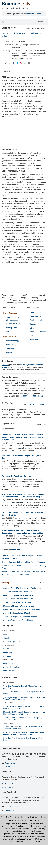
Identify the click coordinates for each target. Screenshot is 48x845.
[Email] (28, 63)
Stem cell (33, 328)
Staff (17, 817)
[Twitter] (17, 63)
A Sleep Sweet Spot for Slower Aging (18, 598)
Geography (7, 652)
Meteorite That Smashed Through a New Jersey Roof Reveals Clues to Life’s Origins (24, 713)
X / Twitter (9, 787)
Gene (32, 312)
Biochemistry (11, 344)
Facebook (9, 783)
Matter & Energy (9, 336)
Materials (5, 364)
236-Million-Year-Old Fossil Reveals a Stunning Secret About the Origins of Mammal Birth (23, 573)
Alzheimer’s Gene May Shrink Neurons (18, 620)
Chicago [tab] (41, 404)
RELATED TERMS (33, 307)
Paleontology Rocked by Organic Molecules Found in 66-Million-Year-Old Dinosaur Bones (24, 733)
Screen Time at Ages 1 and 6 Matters (18, 602)
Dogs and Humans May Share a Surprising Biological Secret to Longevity (23, 557)
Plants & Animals (10, 312)
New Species (11, 327)
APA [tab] (32, 404)
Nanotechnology (12, 340)
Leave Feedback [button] (11, 806)
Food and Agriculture (11, 641)
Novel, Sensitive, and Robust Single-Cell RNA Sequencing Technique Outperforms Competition (22, 531)
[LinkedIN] (25, 63)
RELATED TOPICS (9, 307)
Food (5, 634)
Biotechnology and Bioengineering (13, 318)
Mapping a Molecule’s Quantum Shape (18, 606)
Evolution (34, 335)
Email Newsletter (12, 763)
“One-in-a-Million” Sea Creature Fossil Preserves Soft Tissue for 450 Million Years (24, 698)
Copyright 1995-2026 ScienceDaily (16, 823)
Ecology (6, 648)
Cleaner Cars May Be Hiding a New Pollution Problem (23, 562)
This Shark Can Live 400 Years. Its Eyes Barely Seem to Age (24, 692)
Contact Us (9, 810)
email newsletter (34, 13)
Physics (9, 352)
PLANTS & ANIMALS (8, 631)
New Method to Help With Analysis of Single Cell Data (22, 456)
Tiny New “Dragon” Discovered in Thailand (20, 616)
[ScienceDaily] (16, 4)
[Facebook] (13, 63)
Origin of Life (8, 663)
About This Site (7, 817)
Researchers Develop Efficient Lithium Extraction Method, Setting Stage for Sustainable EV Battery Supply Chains (22, 437)
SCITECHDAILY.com (17, 550)
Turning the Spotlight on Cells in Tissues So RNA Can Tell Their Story (22, 513)
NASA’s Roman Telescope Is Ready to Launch (21, 609)
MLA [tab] (24, 404)
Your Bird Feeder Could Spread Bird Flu (19, 591)
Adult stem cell (36, 320)
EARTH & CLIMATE (8, 645)
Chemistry (10, 348)
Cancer (33, 324)
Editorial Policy (21, 820)
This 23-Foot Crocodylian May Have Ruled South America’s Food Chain (22, 727)
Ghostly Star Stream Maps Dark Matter (18, 595)
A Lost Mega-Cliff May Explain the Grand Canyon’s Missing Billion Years (23, 707)
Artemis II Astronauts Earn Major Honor (18, 613)
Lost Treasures (9, 670)
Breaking (5, 582)
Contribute (25, 817)
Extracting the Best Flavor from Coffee (18, 476)
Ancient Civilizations (11, 667)
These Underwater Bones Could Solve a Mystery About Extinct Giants (22, 718)
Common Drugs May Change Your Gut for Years (22, 588)
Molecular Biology (13, 323)
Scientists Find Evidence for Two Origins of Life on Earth (23, 739)
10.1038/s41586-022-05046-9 (31, 396)
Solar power (35, 339)
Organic (6, 638)
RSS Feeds (9, 766)
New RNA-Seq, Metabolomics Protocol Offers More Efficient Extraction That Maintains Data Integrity (23, 495)
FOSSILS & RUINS (7, 660)
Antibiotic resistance (38, 331)
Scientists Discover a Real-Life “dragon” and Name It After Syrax (24, 687)
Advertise (35, 817)
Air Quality (7, 656)
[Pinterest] (21, 63)
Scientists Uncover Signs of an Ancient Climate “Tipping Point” (24, 566)
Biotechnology (11, 331)
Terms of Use (34, 820)
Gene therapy (35, 316)
